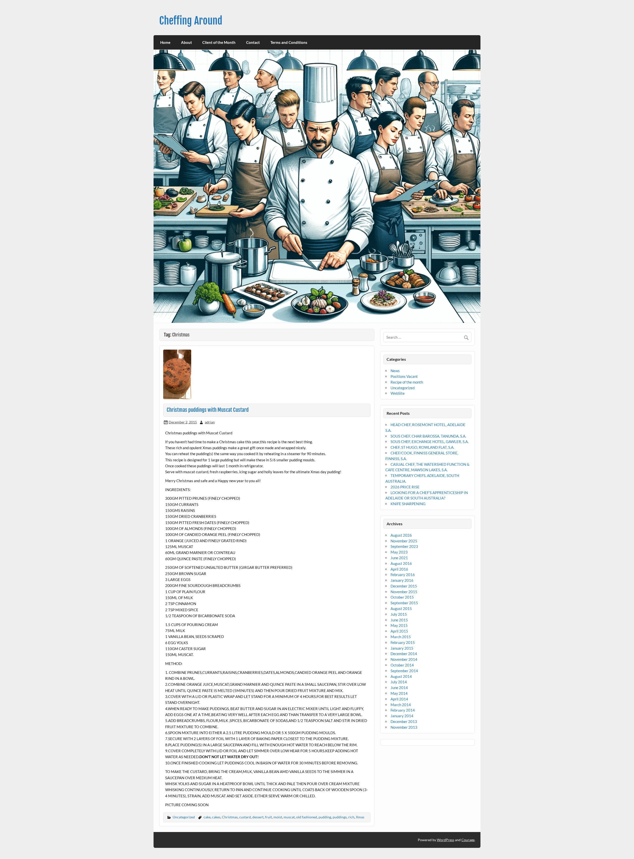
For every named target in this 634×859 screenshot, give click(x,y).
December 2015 (404, 586)
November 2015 (404, 591)
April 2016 (399, 569)
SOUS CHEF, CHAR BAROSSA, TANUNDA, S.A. (428, 436)
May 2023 (399, 552)
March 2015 (401, 637)
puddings (340, 817)
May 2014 (399, 693)
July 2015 (399, 614)
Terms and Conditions (288, 42)
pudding (324, 817)
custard (245, 817)
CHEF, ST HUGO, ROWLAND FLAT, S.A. (422, 447)
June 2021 (399, 557)
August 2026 (401, 535)
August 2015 (401, 608)
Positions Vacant (404, 376)
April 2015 (399, 631)
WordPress (445, 840)
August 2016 (401, 563)
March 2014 (401, 704)
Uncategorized (184, 817)
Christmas (230, 817)
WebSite (398, 393)
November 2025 (404, 541)
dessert (258, 817)
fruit (268, 817)
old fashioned (306, 817)
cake (207, 817)
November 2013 (404, 727)
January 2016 (402, 580)
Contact (253, 42)
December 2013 (404, 721)
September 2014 (404, 670)
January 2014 (402, 716)
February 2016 (403, 574)
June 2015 (399, 620)
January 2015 (402, 648)
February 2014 (403, 710)
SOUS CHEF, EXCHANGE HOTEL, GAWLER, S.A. (430, 441)
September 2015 (404, 603)
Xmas (360, 817)
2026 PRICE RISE (405, 487)
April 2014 (399, 699)
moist (277, 817)
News (395, 370)
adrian (210, 422)
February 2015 (403, 642)
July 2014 (399, 682)
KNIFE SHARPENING (408, 503)
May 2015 (399, 625)
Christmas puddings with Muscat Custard (208, 410)
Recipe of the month (407, 382)
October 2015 (402, 597)
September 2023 (404, 546)
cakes (216, 817)
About (186, 42)
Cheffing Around (190, 20)
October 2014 (402, 665)
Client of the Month (219, 42)
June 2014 (399, 687)
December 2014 (404, 653)
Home (165, 42)
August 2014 (401, 676)
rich (351, 817)
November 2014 (404, 659)
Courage (468, 840)
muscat (289, 817)
